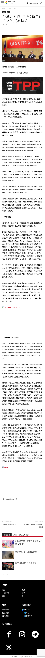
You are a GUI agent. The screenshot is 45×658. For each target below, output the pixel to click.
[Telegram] (26, 29)
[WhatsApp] (15, 29)
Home (4, 9)
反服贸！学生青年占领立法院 (33, 525)
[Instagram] (22, 634)
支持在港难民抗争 (9, 524)
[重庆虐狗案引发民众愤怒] (8, 566)
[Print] (20, 29)
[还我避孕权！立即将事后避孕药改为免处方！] (8, 544)
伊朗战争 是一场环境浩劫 (26, 552)
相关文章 (7, 535)
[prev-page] (3, 574)
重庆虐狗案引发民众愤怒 (26, 563)
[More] (31, 29)
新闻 (10, 9)
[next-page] (7, 574)
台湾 (15, 9)
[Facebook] (4, 29)
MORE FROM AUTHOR (21, 535)
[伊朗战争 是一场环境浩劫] (8, 555)
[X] (10, 29)
